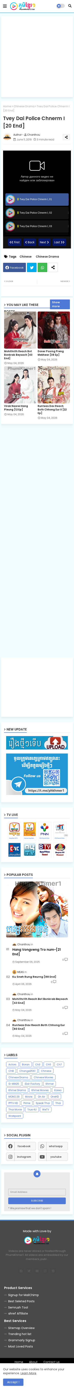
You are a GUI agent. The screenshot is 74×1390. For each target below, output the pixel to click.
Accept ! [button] (13, 1382)
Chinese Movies (43, 1077)
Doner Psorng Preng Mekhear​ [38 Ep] (51, 353)
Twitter (32, 267)
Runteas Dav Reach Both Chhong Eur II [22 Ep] (52, 409)
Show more (56, 304)
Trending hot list (19, 1334)
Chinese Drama (24, 106)
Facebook (17, 268)
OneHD (55, 1096)
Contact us (51, 1362)
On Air (41, 1096)
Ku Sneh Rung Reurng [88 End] (34, 977)
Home (7, 106)
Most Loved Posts (20, 1346)
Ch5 (48, 1064)
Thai (58, 1103)
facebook (23, 1146)
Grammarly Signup (21, 1340)
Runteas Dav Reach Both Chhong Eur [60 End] (38, 1027)
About (33, 1362)
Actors (12, 1064)
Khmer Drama (17, 1090)
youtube (55, 1157)
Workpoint (14, 1116)
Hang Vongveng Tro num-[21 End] (36, 952)
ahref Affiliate (18, 1313)
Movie (28, 1096)
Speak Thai (43, 1103)
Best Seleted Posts (21, 1301)
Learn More (28, 1373)
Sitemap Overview (21, 1328)
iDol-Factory (32, 1084)
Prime (26, 1103)
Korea (57, 1090)
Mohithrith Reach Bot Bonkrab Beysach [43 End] (18, 354)
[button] (70, 6)
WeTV (45, 1109)
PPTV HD (13, 1103)
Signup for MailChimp (23, 1295)
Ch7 (59, 1064)
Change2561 (27, 1071)
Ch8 (11, 1071)
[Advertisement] (37, 56)
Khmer (50, 1084)
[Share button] (53, 267)
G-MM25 (13, 1084)
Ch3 (37, 1064)
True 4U (32, 1109)
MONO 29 (14, 1096)
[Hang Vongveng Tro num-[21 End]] (37, 909)
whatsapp (56, 1146)
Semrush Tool (18, 1307)
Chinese (26, 257)
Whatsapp (42, 267)
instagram (24, 1157)
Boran (26, 1064)
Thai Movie (15, 1109)
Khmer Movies (40, 1090)
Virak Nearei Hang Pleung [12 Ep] (16, 407)
